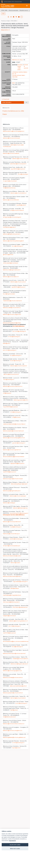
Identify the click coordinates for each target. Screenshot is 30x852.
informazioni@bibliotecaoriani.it (11, 602)
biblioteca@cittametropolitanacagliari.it (13, 241)
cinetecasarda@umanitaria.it (10, 263)
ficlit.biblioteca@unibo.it (9, 227)
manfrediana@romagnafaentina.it (12, 595)
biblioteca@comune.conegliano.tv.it (12, 730)
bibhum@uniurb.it (15, 562)
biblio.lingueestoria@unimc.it (21, 400)
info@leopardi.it (7, 393)
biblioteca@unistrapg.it (9, 502)
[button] (11, 17)
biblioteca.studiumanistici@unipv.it (12, 576)
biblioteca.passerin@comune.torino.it (13, 693)
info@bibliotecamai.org (9, 188)
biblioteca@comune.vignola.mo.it (12, 449)
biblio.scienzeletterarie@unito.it (18, 686)
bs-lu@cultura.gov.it (9, 379)
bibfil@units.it (14, 710)
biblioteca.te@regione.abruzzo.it (19, 664)
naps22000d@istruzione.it (17, 463)
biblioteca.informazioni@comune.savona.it (14, 653)
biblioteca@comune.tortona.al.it (11, 138)
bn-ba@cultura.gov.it (23, 174)
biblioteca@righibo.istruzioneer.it (11, 234)
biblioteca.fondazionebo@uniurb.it (12, 556)
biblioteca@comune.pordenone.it (12, 521)
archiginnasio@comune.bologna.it (12, 217)
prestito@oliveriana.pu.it (16, 539)
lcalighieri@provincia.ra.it (9, 615)
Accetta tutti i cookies (15, 844)
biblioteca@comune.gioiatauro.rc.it (18, 621)
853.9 (13, 83)
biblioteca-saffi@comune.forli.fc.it (12, 307)
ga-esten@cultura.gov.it (18, 443)
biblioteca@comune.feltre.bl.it (11, 200)
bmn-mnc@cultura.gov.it (9, 350)
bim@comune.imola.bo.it (17, 210)
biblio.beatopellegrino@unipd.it (19, 484)
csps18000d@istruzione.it (18, 287)
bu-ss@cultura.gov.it (17, 646)
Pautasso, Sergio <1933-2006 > (20, 67)
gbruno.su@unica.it (8, 254)
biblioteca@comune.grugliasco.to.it (12, 670)
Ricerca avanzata (13, 10)
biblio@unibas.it (15, 588)
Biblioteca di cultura (17, 59)
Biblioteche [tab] (5, 108)
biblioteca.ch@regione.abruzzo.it (11, 270)
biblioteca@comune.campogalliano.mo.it (14, 437)
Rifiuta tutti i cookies (15, 848)
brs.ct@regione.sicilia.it (9, 294)
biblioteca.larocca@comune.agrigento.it (13, 131)
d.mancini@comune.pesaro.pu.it (11, 545)
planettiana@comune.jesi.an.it (18, 163)
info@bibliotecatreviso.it (9, 717)
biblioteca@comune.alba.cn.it (11, 276)
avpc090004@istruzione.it (18, 169)
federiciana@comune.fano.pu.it (11, 533)
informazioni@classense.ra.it (20, 607)
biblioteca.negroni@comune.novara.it (13, 478)
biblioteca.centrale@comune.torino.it (13, 677)
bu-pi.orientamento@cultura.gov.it (19, 513)
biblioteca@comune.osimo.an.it (20, 158)
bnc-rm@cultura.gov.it (15, 626)
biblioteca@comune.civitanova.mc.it (12, 386)
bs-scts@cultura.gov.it (21, 703)
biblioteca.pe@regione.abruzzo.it (11, 490)
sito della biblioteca (18, 326)
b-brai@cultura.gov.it (15, 412)
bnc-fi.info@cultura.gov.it (19, 331)
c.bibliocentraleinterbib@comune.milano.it (14, 424)
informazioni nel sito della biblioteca (13, 515)
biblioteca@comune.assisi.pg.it (18, 496)
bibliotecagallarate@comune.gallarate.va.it (14, 737)
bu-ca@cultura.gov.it (17, 246)
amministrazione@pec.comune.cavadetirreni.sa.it (16, 641)
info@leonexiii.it (16, 417)
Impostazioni (12, 840)
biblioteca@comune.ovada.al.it (11, 153)
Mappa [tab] (4, 114)
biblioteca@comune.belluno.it (18, 193)
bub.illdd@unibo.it (21, 205)
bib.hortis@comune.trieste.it (18, 698)
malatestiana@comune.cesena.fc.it (12, 300)
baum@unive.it (16, 747)
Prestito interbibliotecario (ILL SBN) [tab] (13, 111)
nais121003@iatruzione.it (9, 472)
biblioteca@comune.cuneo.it (18, 282)
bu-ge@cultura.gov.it (15, 355)
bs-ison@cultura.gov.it (16, 360)
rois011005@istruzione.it (9, 633)
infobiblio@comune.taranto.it (20, 658)
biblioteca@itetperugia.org (20, 508)
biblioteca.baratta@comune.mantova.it (13, 431)
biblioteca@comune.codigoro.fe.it (12, 314)
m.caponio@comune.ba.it (10, 181)
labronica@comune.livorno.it (11, 374)
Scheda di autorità (26, 66)
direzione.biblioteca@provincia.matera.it (13, 456)
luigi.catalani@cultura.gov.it (20, 581)
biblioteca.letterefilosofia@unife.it (12, 323)
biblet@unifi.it (6, 343)
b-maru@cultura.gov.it (14, 336)
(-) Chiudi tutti (5, 99)
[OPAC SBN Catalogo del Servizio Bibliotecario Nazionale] (3, 6)
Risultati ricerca (24, 10)
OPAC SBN (4, 10)
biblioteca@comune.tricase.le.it (18, 366)
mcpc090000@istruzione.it (10, 407)
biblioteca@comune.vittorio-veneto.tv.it (13, 723)
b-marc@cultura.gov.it (18, 742)
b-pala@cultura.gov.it (15, 527)
